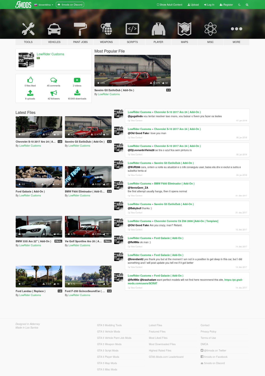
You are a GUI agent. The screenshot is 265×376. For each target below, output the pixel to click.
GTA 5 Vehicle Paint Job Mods (114, 338)
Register (228, 4)
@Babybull (134, 208)
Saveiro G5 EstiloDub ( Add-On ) (174, 163)
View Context (136, 120)
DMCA (204, 344)
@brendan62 (135, 259)
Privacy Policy (208, 331)
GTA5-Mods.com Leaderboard (166, 356)
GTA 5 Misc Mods (107, 369)
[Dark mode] (239, 4)
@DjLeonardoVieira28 (141, 150)
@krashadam (148, 279)
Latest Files (155, 325)
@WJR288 (134, 167)
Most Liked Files (158, 338)
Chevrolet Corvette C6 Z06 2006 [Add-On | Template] (186, 221)
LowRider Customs (50, 53)
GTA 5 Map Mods (107, 363)
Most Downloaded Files (162, 344)
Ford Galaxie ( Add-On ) (168, 238)
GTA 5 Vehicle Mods (108, 331)
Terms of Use (208, 338)
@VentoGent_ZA (138, 187)
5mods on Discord (214, 363)
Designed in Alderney (28, 324)
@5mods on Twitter (214, 350)
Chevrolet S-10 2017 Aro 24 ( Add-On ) (177, 112)
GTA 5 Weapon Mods (109, 344)
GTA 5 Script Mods (107, 350)
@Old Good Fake (138, 133)
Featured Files (157, 331)
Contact (205, 325)
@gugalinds (135, 116)
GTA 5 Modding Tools (109, 325)
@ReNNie (133, 242)
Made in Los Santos (27, 327)
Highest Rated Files (160, 350)
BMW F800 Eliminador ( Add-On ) (174, 183)
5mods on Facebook (215, 356)
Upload (194, 4)
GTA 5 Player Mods (108, 356)
